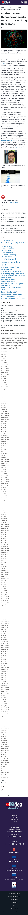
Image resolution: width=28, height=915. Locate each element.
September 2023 (5, 419)
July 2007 (3, 766)
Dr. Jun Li (3, 63)
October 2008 (4, 748)
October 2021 (4, 463)
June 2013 (3, 657)
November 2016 (5, 574)
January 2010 (4, 726)
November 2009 (5, 728)
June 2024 (3, 401)
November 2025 (5, 370)
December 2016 (5, 572)
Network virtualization (8, 287)
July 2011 (3, 695)
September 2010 (5, 714)
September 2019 (5, 508)
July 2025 (3, 376)
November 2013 (5, 647)
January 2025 (4, 389)
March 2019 (4, 518)
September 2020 (5, 485)
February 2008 (4, 758)
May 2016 (3, 586)
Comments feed (5, 793)
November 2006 (5, 772)
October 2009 (4, 730)
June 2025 (3, 378)
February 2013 (4, 665)
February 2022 (4, 455)
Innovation (15, 262)
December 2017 (5, 548)
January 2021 (4, 477)
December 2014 (5, 621)
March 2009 (4, 740)
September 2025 (5, 374)
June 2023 (3, 425)
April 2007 (3, 770)
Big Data (22, 243)
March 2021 (4, 473)
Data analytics (6, 251)
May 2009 (3, 736)
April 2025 (3, 383)
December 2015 (5, 596)
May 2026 (3, 358)
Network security (6, 285)
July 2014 (3, 631)
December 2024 (5, 391)
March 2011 (4, 703)
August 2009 (4, 732)
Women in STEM (21, 298)
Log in (2, 789)
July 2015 (3, 607)
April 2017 (3, 564)
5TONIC (7, 241)
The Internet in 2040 (11, 335)
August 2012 (4, 673)
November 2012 (5, 667)
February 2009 (4, 742)
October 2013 (4, 649)
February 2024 (4, 409)
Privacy (3, 290)
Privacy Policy (14, 899)
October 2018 (4, 528)
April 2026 (3, 360)
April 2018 (3, 540)
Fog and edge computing (8, 255)
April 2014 (3, 637)
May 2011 (3, 699)
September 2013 (5, 651)
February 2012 (4, 683)
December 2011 (5, 687)
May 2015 (3, 611)
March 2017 (4, 566)
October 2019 (4, 506)
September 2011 (5, 693)
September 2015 (5, 603)
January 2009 (4, 744)
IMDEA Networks (8, 205)
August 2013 (4, 653)
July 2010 (3, 718)
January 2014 (4, 643)
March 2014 (4, 639)
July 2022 (3, 445)
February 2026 (4, 364)
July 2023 (3, 423)
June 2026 (3, 356)
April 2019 (3, 516)
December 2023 (5, 413)
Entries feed (4, 791)
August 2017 (4, 556)
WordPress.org (5, 795)
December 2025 (5, 368)
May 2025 (3, 381)
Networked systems (8, 279)
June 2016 (3, 584)
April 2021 (3, 471)
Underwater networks (6, 294)
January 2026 (4, 366)
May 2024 (3, 403)
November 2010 (5, 710)
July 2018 (3, 534)
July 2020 (3, 487)
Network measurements (8, 281)
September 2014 (5, 627)
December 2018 (5, 524)
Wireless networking (9, 299)
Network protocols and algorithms (13, 283)
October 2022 (4, 441)
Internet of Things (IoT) (10, 267)
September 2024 (5, 397)
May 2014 (3, 635)
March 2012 (4, 681)
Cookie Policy (14, 908)
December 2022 (5, 437)
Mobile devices (20, 274)
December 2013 (5, 645)
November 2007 (5, 762)
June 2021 (3, 467)
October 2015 (4, 601)
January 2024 (4, 411)
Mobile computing (7, 274)
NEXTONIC (18, 287)
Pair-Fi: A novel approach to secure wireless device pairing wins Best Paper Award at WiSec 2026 (13, 213)
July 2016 (3, 582)
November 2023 (5, 415)
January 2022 (4, 457)
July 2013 (3, 655)
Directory (15, 817)
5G (2, 240)
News (11, 8)
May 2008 (3, 754)
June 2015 (3, 609)
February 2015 (4, 617)
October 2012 (4, 669)
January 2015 (4, 619)
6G (12, 240)
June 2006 (3, 774)
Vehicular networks (17, 294)
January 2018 (4, 546)
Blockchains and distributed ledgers (10, 245)
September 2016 (5, 578)
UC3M (15, 292)
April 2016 (3, 588)
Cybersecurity (20, 248)
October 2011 (4, 691)
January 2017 (4, 570)
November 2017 (5, 550)
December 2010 (5, 708)
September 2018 (5, 530)
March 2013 (4, 663)
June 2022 (3, 447)
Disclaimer (14, 902)
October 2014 (4, 625)
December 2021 (5, 459)
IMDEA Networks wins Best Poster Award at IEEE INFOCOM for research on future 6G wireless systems (13, 232)
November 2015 (5, 599)
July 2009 (3, 734)
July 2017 (3, 558)
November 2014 (5, 623)
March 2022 (4, 453)
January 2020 (4, 500)
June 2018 (3, 536)
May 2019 (3, 514)
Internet (4, 265)
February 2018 (4, 544)
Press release (15, 202)
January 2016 (4, 594)
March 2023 (4, 431)
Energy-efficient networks (9, 253)
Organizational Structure (14, 831)
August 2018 (4, 532)
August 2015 (4, 605)
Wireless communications (11, 296)
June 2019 (3, 512)
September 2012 (5, 671)
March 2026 (4, 362)
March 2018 (4, 542)
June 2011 (3, 697)
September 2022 (5, 443)
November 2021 (5, 461)
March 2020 (4, 496)
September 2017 (5, 554)
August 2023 (4, 421)
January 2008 (4, 760)
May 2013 (3, 659)
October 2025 (4, 372)
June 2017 (3, 560)
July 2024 (3, 399)
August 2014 (4, 629)
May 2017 (3, 562)
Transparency (15, 834)
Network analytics (20, 275)
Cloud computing (6, 247)
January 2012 (4, 685)
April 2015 (3, 613)
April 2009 (3, 738)
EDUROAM (15, 819)
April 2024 (3, 405)
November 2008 (5, 746)
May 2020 (3, 492)
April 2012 (3, 679)
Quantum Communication (13, 290)
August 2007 (4, 764)
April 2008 (3, 756)
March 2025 (4, 385)
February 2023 (4, 433)
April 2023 (3, 429)
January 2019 (4, 522)
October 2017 (4, 552)
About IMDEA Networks (15, 829)
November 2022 (5, 439)
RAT (14, 905)
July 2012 (3, 675)
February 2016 (4, 592)
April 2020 (3, 494)
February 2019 (4, 520)
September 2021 (5, 465)
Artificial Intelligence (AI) (9, 243)
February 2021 (4, 475)
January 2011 (4, 705)
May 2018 (3, 538)
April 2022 (3, 451)
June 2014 (3, 633)
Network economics (6, 277)
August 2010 (4, 716)
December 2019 (5, 502)
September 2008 (5, 750)
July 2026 (3, 354)
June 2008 (3, 752)
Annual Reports (14, 833)
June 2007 (3, 768)
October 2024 (4, 395)
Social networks (6, 292)
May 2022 (3, 449)
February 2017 (4, 568)
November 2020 (5, 481)
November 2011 (5, 689)
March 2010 (4, 722)
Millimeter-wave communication (11, 271)
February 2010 (4, 724)
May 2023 (3, 427)
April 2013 (3, 661)
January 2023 (4, 435)
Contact (15, 815)
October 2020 (4, 483)
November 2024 (5, 393)
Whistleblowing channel (15, 836)
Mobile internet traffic (7, 275)
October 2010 (4, 712)
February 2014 (4, 641)
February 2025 (4, 387)
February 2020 (4, 498)
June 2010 (3, 720)
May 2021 (3, 469)
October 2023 (4, 417)
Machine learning (6, 269)
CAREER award (18, 147)
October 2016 (4, 576)
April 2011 (3, 701)
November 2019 (5, 504)
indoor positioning (5, 262)
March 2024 (4, 407)
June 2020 (3, 490)
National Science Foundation (9, 140)
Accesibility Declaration (14, 896)
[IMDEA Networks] (6, 2)
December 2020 (5, 479)
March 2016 (4, 590)
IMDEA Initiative (7, 257)
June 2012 (3, 677)
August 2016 (4, 580)
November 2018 (5, 526)
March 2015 (4, 615)
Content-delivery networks (8, 248)
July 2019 (3, 510)
